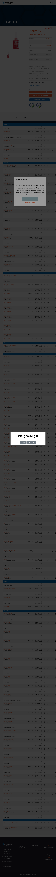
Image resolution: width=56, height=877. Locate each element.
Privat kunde (31, 442)
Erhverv (23, 442)
